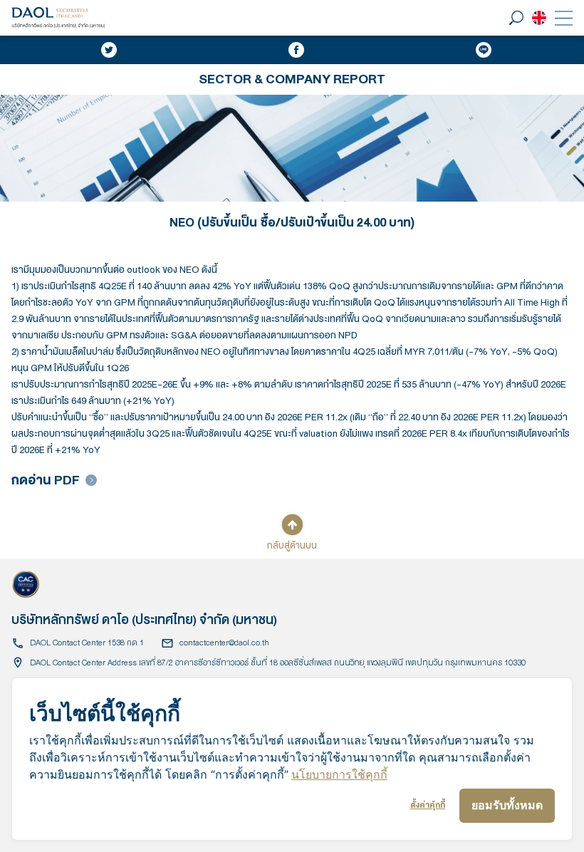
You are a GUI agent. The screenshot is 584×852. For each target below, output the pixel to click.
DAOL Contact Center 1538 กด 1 (87, 643)
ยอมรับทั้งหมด (507, 805)
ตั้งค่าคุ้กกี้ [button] (427, 805)
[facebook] (296, 50)
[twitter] (109, 50)
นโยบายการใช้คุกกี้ (339, 774)
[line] (483, 50)
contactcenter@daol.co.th (224, 643)
